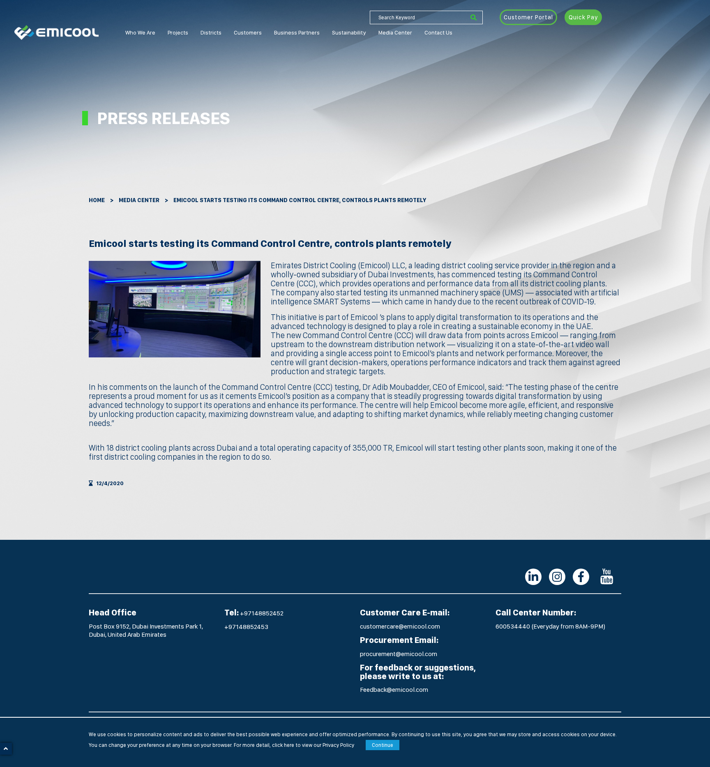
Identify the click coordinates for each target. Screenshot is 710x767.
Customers (248, 32)
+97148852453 (246, 627)
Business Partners (297, 32)
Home (97, 200)
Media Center (395, 32)
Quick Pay (583, 17)
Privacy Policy (338, 745)
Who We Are (140, 32)
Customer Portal (528, 17)
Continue (382, 745)
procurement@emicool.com (398, 654)
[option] (174, 309)
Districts (211, 32)
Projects (178, 32)
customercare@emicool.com (400, 626)
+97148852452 (262, 613)
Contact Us (438, 32)
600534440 (513, 626)
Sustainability (349, 32)
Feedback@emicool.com (394, 689)
